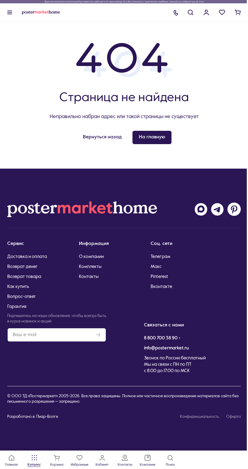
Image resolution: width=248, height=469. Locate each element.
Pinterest (159, 276)
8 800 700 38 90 (161, 338)
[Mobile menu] (9, 12)
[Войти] (206, 12)
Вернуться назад (102, 137)
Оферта (233, 417)
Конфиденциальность (199, 417)
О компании (91, 256)
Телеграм (160, 256)
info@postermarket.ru (166, 348)
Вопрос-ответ (21, 296)
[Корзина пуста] (238, 12)
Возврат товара (24, 276)
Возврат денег (22, 266)
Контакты (89, 276)
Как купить (18, 286)
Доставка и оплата (27, 256)
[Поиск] (191, 12)
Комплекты (90, 266)
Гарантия (16, 306)
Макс (156, 266)
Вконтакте (161, 286)
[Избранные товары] (222, 12)
